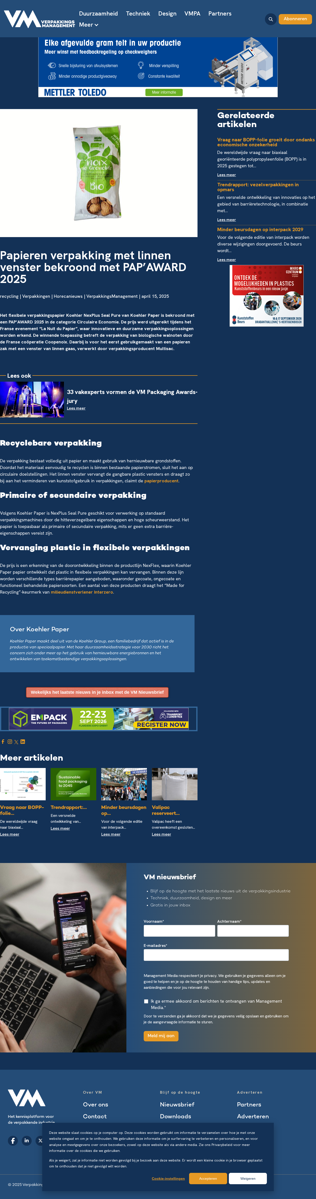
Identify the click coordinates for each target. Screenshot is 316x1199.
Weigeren (248, 1178)
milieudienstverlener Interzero (82, 592)
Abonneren (295, 19)
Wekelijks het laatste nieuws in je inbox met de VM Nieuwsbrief (97, 692)
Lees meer (9, 835)
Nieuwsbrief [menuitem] (177, 1105)
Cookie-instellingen (168, 1178)
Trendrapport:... (69, 807)
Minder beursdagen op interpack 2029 (260, 229)
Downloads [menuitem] (175, 1117)
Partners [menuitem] (220, 13)
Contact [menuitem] (95, 1117)
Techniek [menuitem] (138, 13)
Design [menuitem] (167, 13)
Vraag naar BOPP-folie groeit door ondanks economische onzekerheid (266, 142)
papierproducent (161, 481)
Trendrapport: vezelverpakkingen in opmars (258, 187)
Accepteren (208, 1178)
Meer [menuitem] (86, 24)
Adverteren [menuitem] (253, 1117)
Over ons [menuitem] (95, 1105)
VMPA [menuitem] (192, 13)
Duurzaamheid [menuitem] (98, 13)
